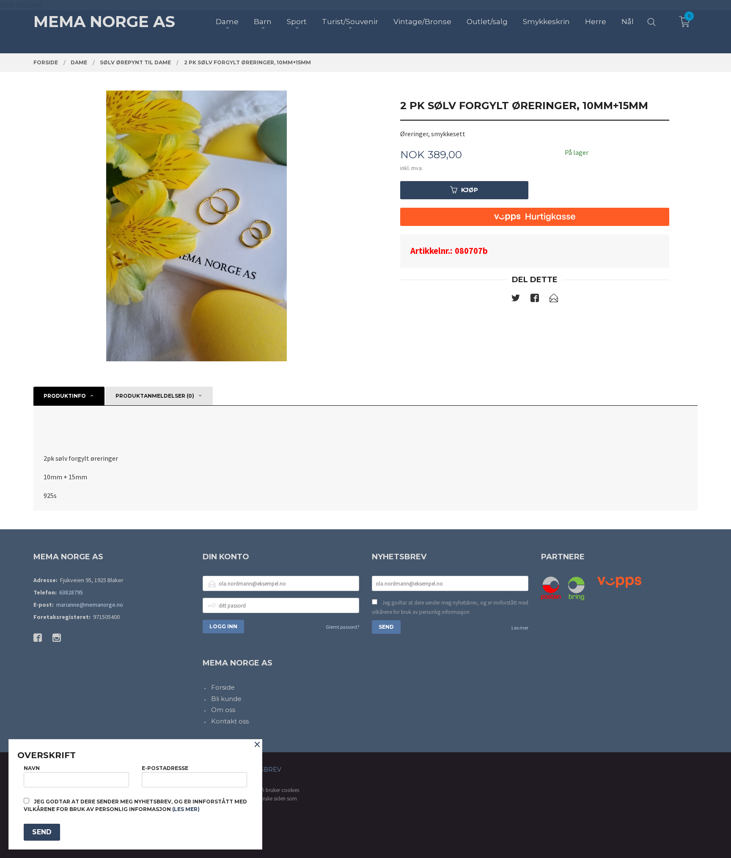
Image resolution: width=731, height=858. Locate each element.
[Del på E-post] (553, 299)
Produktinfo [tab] (65, 396)
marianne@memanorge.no (89, 604)
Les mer (519, 627)
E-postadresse (165, 768)
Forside (223, 687)
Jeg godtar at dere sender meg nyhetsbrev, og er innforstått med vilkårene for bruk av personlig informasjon (450, 607)
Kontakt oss (230, 721)
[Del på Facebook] (534, 299)
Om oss (223, 710)
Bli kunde (226, 699)
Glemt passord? (342, 627)
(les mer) (186, 809)
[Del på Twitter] (515, 299)
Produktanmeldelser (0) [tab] (154, 396)
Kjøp (469, 190)
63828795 (71, 592)
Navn (32, 768)
